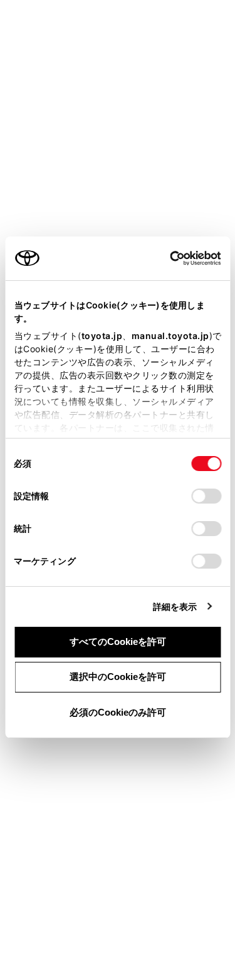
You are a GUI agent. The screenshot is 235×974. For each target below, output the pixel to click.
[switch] (206, 496)
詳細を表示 (175, 606)
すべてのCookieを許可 (118, 641)
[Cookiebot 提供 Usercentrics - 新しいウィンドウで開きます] (166, 258)
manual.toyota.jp (170, 335)
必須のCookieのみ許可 (118, 712)
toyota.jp (101, 335)
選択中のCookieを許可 (118, 676)
